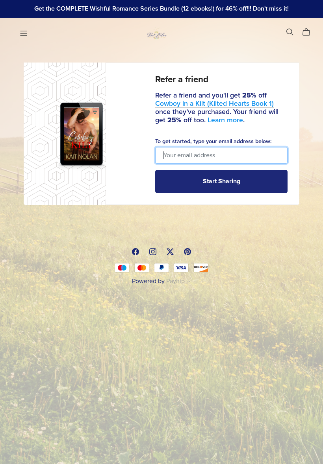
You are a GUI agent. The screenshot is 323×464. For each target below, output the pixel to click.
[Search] (289, 32)
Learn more (225, 120)
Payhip (175, 281)
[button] (188, 282)
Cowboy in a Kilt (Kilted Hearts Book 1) (214, 103)
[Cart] (309, 32)
